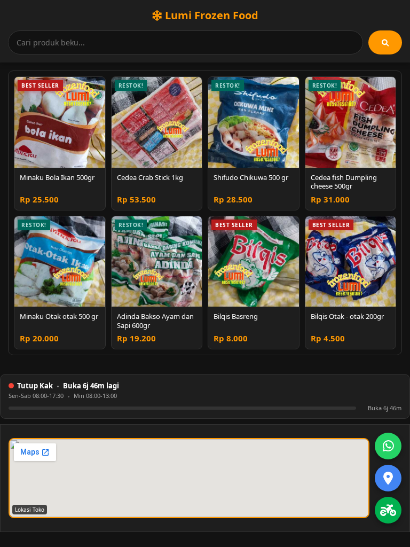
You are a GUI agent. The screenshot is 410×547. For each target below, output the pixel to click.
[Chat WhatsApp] (388, 446)
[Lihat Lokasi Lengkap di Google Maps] (388, 478)
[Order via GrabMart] (388, 510)
